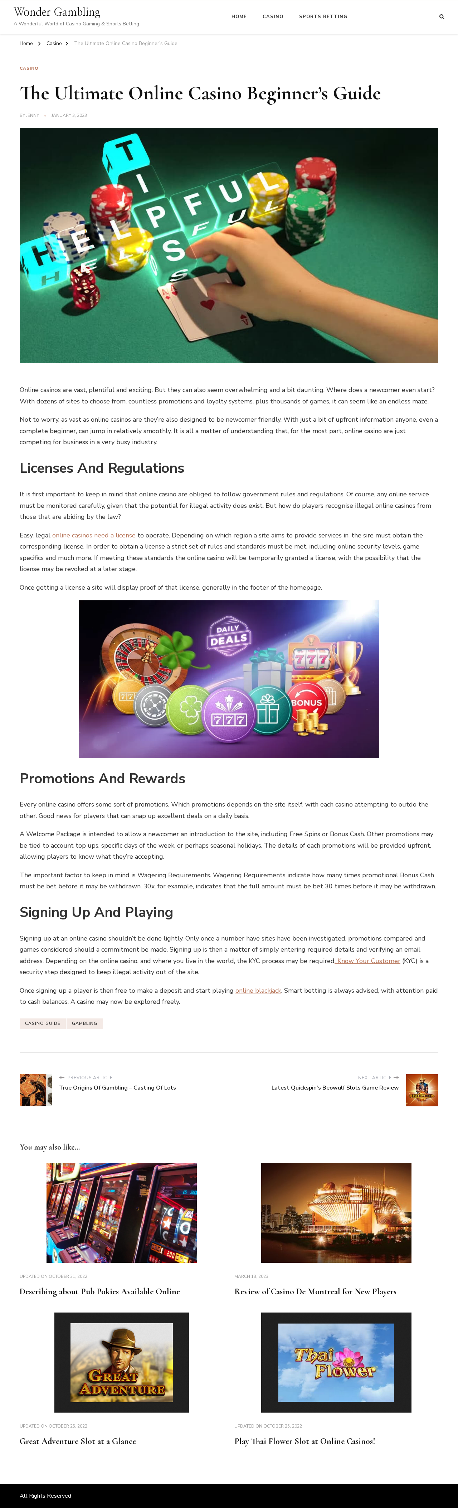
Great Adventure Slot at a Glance (78, 1441)
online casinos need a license (94, 535)
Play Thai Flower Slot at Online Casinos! (304, 1441)
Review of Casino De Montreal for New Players (315, 1291)
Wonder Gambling (57, 12)
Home (239, 17)
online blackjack (258, 990)
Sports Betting (323, 17)
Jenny (32, 115)
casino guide (42, 1023)
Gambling (84, 1023)
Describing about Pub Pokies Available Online (100, 1291)
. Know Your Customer (367, 961)
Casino (273, 17)
